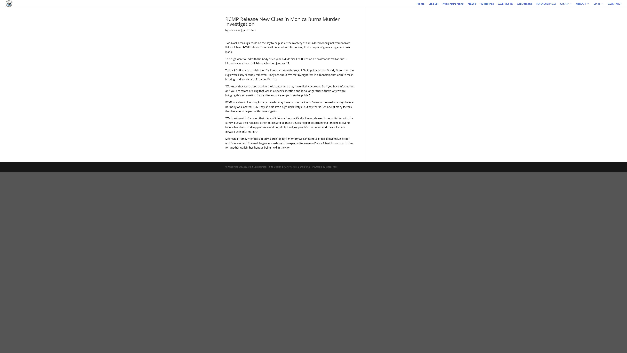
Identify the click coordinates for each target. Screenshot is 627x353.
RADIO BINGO (546, 3)
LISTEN (433, 3)
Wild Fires (487, 3)
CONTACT (615, 3)
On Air (564, 3)
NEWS (472, 3)
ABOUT (581, 3)
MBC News (234, 30)
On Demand (524, 3)
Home (421, 3)
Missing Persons (453, 3)
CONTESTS (505, 3)
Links (597, 3)
